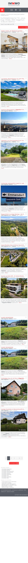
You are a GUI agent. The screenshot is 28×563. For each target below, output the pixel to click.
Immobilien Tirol (5, 475)
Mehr (10, 58)
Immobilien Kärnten (6, 470)
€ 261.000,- (23, 130)
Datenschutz (15, 490)
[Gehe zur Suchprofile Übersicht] (12, 10)
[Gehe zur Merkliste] (16, 10)
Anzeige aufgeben (10, 491)
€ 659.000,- (23, 99)
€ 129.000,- (23, 235)
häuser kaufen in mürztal (7, 486)
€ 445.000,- (23, 266)
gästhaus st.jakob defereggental (8, 483)
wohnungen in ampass (6, 482)
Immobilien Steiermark (6, 474)
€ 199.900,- (23, 430)
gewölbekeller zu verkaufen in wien (9, 485)
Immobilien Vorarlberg (6, 476)
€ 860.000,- (23, 52)
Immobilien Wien (5, 477)
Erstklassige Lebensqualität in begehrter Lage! (12, 183)
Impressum (20, 490)
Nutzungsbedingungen (6, 490)
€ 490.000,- (23, 399)
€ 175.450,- (23, 368)
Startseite (3, 14)
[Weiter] (22, 458)
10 (19, 458)
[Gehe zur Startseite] (14, 5)
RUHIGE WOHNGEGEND (7, 317)
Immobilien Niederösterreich (8, 471)
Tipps (25, 490)
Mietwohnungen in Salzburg (8, 487)
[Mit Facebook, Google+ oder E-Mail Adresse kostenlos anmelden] (20, 10)
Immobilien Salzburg (6, 473)
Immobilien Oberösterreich (7, 472)
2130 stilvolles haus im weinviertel (9, 481)
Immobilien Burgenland (7, 469)
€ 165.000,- (23, 338)
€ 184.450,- (23, 161)
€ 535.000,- (23, 297)
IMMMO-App (3, 491)
